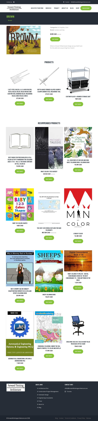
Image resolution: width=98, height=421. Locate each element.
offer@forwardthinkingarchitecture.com (80, 2)
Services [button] (48, 8)
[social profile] (14, 2)
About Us (65, 8)
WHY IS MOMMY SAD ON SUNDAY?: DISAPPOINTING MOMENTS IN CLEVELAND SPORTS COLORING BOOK (19, 291)
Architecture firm (37, 8)
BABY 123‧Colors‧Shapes (20, 223)
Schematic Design (44, 395)
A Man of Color (78, 233)
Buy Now (55, 39)
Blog (72, 8)
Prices (40, 401)
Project (56, 8)
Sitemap (88, 418)
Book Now (86, 8)
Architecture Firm (43, 388)
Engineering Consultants (46, 398)
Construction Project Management (48, 391)
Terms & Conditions (70, 418)
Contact (61, 418)
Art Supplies (61, 27)
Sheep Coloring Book (49, 294)
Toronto (67, 2)
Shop (77, 8)
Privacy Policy (81, 418)
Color (66, 27)
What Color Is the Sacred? (49, 171)
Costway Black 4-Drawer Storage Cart (78, 96)
